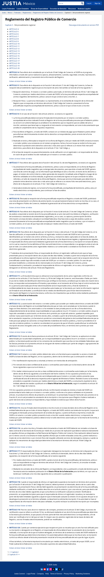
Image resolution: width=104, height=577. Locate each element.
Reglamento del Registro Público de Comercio (48, 12)
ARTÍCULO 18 (14, 63)
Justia (4, 12)
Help (47, 574)
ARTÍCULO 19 (14, 66)
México (10, 12)
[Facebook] (47, 569)
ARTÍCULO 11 (14, 46)
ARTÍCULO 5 (14, 31)
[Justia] (11, 3)
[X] (59, 569)
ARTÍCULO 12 (14, 49)
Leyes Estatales (23, 9)
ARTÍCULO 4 (14, 29)
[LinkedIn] (42, 569)
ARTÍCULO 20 (14, 68)
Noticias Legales (84, 9)
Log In (89, 3)
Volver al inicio (14, 81)
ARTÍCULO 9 (14, 41)
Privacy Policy (69, 574)
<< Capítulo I (14, 552)
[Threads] (53, 569)
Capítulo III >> (14, 554)
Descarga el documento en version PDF (84, 25)
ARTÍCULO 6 (14, 34)
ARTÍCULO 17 (14, 61)
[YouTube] (44, 569)
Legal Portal (31, 574)
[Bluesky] (56, 569)
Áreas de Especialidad (39, 9)
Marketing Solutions (83, 574)
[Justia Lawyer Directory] (62, 569)
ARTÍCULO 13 (14, 51)
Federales (17, 12)
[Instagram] (50, 569)
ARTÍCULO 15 (14, 56)
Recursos (72, 9)
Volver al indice (26, 81)
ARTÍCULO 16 (14, 58)
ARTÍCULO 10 (14, 44)
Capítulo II (9, 25)
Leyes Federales (8, 9)
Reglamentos (27, 12)
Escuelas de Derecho (58, 9)
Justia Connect (19, 574)
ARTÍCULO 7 (14, 36)
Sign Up (97, 3)
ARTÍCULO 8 (14, 39)
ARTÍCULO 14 (14, 53)
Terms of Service (56, 574)
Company (40, 574)
